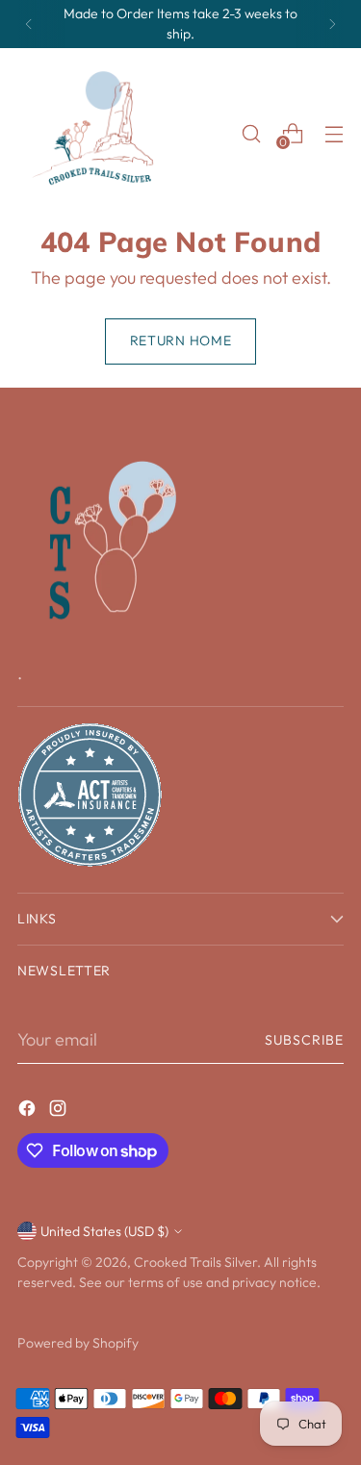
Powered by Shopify (78, 1342)
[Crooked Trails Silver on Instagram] (59, 1111)
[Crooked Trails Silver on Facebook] (28, 1111)
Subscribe (304, 1039)
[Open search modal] (251, 133)
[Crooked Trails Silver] (99, 134)
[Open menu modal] (333, 133)
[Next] (332, 24)
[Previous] (29, 24)
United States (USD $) (104, 1231)
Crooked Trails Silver (195, 1262)
